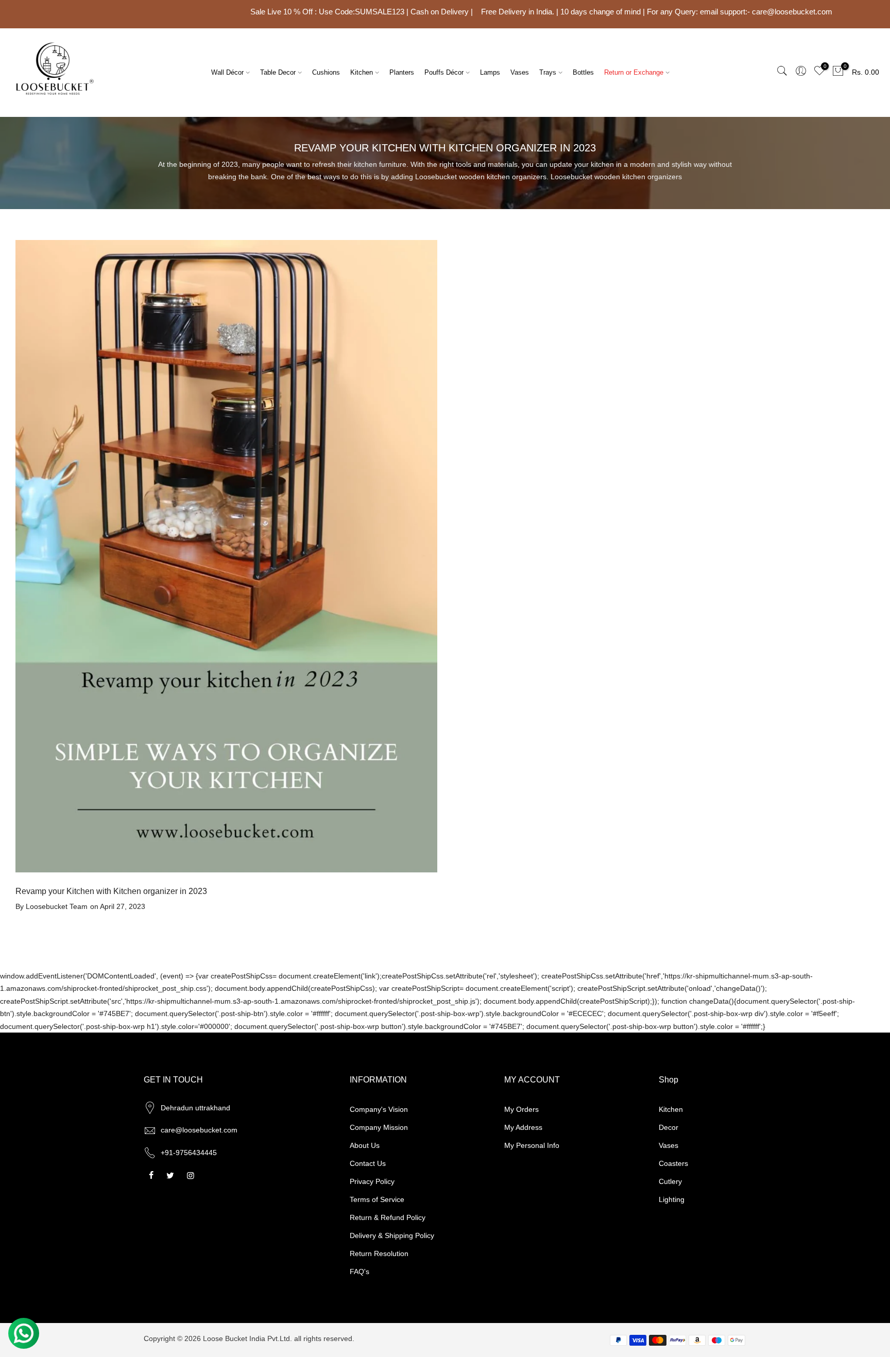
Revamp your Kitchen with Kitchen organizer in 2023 (111, 891)
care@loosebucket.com (199, 1130)
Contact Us (368, 1163)
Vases (519, 72)
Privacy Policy (372, 1181)
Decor (668, 1127)
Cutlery (670, 1181)
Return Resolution (379, 1253)
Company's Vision (379, 1109)
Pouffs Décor (444, 72)
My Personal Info (531, 1145)
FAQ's (359, 1271)
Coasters (673, 1163)
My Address (523, 1127)
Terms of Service (377, 1199)
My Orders (521, 1109)
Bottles (583, 72)
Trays (547, 72)
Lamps (490, 72)
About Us (365, 1145)
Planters (401, 72)
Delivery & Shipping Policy (392, 1235)
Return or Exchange (633, 72)
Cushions (326, 72)
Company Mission (379, 1127)
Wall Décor (227, 72)
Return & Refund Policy (387, 1217)
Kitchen (361, 72)
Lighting (671, 1199)
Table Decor (278, 72)
